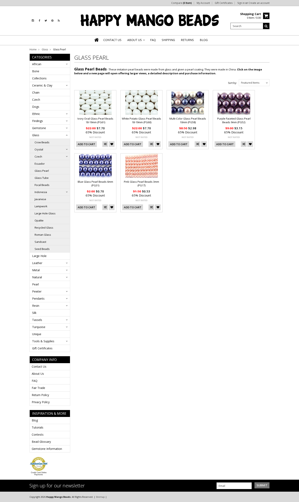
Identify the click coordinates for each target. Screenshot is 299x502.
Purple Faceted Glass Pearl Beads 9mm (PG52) (234, 120)
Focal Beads (42, 185)
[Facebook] (39, 20)
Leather (37, 263)
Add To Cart (86, 144)
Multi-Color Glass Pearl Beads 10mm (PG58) (187, 120)
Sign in (241, 3)
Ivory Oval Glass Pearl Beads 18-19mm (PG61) (95, 120)
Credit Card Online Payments (39, 474)
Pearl (35, 284)
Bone (35, 71)
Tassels (37, 320)
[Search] (266, 26)
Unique (36, 334)
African (36, 64)
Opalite (39, 220)
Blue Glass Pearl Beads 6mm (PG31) (95, 183)
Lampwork (41, 206)
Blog (35, 420)
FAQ (34, 381)
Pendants (38, 298)
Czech (36, 99)
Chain (35, 92)
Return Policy (40, 395)
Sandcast (40, 242)
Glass (45, 49)
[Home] (96, 39)
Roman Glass (43, 234)
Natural (37, 277)
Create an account (259, 3)
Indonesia (41, 192)
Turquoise (38, 327)
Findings (37, 121)
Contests (38, 434)
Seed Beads (42, 249)
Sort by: (232, 83)
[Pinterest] (52, 20)
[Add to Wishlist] (112, 144)
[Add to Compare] (105, 144)
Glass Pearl (42, 171)
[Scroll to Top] (293, 497)
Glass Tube (42, 178)
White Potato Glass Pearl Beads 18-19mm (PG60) (141, 120)
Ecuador (40, 163)
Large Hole (39, 256)
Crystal (39, 149)
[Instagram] (33, 20)
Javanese (40, 199)
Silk (34, 313)
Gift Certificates (223, 3)
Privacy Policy (41, 402)
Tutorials (37, 427)
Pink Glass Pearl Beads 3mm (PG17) (141, 183)
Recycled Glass (44, 227)
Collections (39, 78)
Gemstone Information (47, 449)
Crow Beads (42, 142)
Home (33, 49)
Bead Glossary (41, 442)
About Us (38, 374)
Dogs (35, 107)
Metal (36, 270)
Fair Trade (38, 388)
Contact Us (39, 366)
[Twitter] (46, 20)
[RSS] (59, 20)
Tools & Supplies (43, 341)
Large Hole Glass (45, 213)
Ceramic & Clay (42, 85)
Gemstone (39, 128)
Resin (35, 306)
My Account (203, 3)
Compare (181, 3)
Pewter (36, 291)
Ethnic (36, 114)
